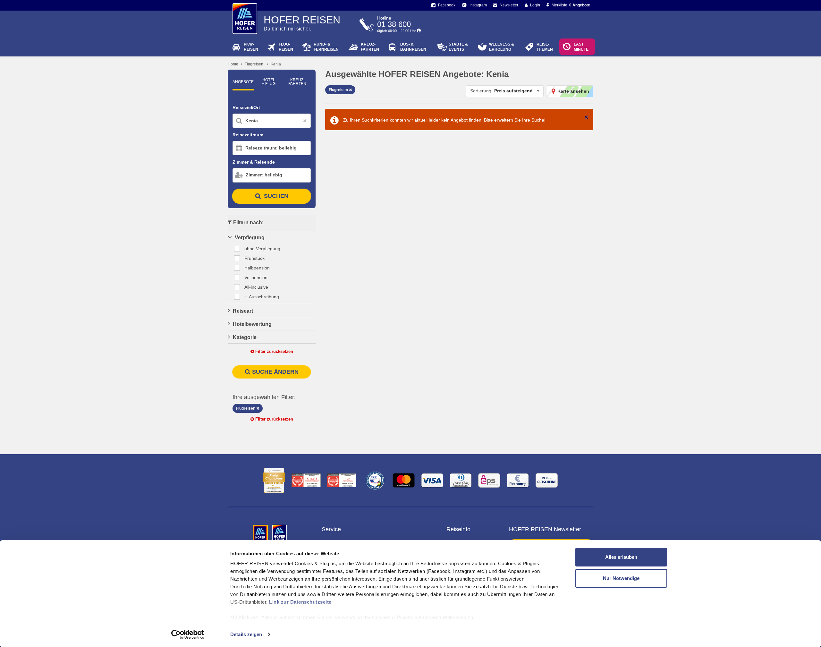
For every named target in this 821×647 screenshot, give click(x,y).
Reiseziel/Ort (246, 107)
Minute (581, 47)
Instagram (478, 5)
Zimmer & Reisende (254, 162)
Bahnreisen (413, 47)
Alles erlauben (621, 557)
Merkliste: (570, 5)
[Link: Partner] (261, 533)
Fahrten (370, 47)
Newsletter (508, 5)
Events (458, 47)
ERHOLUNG (501, 47)
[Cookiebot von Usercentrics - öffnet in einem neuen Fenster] (188, 634)
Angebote (243, 82)
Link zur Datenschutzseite (300, 602)
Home (233, 64)
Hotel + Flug (268, 82)
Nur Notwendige (621, 578)
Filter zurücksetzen (273, 351)
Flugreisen (254, 64)
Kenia (276, 64)
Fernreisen (326, 47)
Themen (545, 47)
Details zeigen (246, 634)
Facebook (446, 5)
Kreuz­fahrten (297, 82)
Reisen (251, 47)
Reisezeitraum (248, 134)
